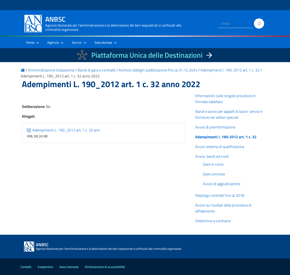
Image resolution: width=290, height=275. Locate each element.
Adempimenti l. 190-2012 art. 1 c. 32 (225, 137)
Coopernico (45, 266)
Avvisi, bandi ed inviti (212, 156)
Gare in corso (213, 164)
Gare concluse (214, 174)
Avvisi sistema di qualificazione (219, 146)
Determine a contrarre (213, 221)
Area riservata (69, 266)
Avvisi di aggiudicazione (221, 184)
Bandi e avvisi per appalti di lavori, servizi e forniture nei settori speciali (228, 114)
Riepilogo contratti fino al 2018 (219, 195)
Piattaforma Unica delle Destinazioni (147, 55)
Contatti (26, 266)
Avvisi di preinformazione (215, 127)
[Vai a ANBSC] (23, 70)
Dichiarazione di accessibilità (105, 266)
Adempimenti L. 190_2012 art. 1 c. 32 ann (65, 130)
